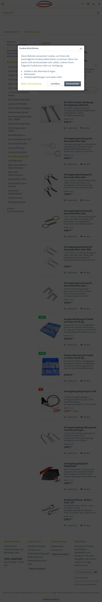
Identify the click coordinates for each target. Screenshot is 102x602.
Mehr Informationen (31, 83)
